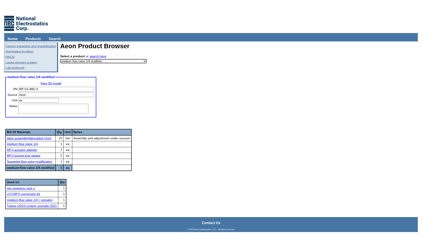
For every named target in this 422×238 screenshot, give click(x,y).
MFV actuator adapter (22, 150)
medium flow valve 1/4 (22, 144)
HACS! (10, 57)
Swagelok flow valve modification (29, 161)
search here (97, 56)
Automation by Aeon (19, 51)
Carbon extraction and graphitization (30, 46)
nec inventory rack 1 (21, 188)
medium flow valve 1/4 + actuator (30, 200)
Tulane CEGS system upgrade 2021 (32, 206)
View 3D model (50, 83)
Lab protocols (14, 67)
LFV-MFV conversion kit (23, 194)
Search (55, 39)
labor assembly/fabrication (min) (29, 138)
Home (13, 39)
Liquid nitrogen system (21, 62)
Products (33, 39)
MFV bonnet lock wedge (23, 155)
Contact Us (211, 223)
